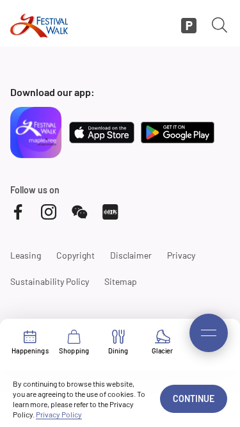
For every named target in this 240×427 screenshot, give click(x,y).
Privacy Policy (59, 414)
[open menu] (208, 333)
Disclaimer (131, 255)
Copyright (75, 255)
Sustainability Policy (49, 281)
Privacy (181, 255)
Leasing (25, 255)
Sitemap (120, 281)
